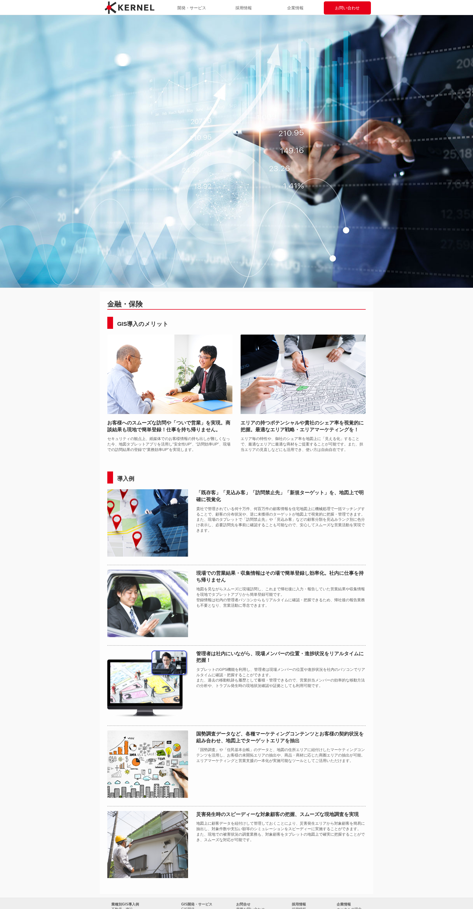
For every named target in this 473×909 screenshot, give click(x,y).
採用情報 (243, 7)
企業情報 (295, 7)
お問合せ (243, 904)
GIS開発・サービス (196, 904)
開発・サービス (191, 7)
